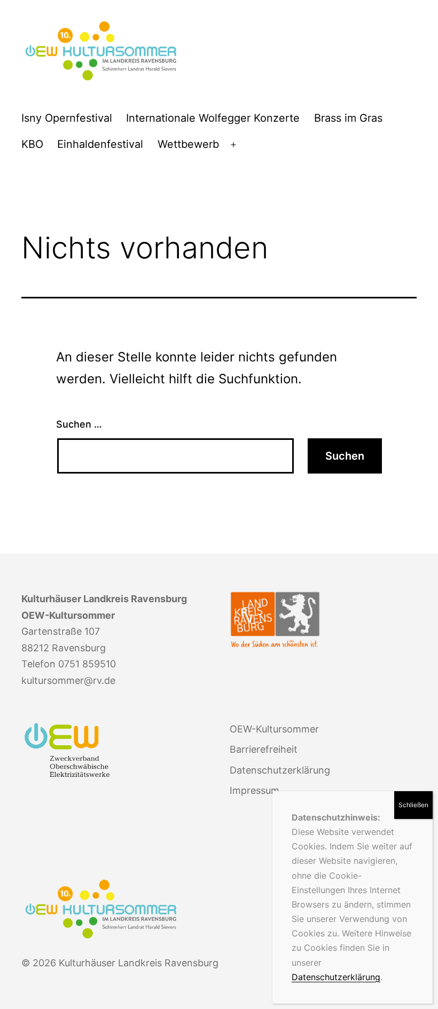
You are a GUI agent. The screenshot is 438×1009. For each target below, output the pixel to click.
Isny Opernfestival (66, 118)
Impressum (254, 790)
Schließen (413, 805)
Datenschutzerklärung (336, 977)
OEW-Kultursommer (274, 729)
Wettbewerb (188, 144)
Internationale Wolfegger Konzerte (213, 118)
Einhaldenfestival (100, 144)
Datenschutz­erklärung (280, 770)
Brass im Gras (348, 118)
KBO (32, 144)
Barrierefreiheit (264, 749)
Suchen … (79, 424)
